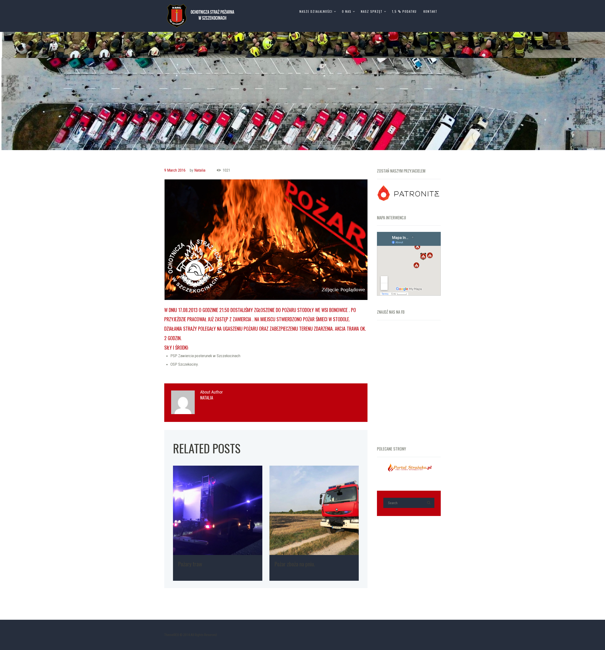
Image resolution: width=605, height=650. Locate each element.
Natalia (199, 170)
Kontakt (430, 11)
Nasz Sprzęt (372, 11)
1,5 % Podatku (404, 11)
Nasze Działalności (316, 11)
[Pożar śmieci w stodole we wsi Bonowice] (265, 239)
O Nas (346, 11)
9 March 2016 (175, 170)
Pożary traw (190, 563)
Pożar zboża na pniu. (294, 563)
